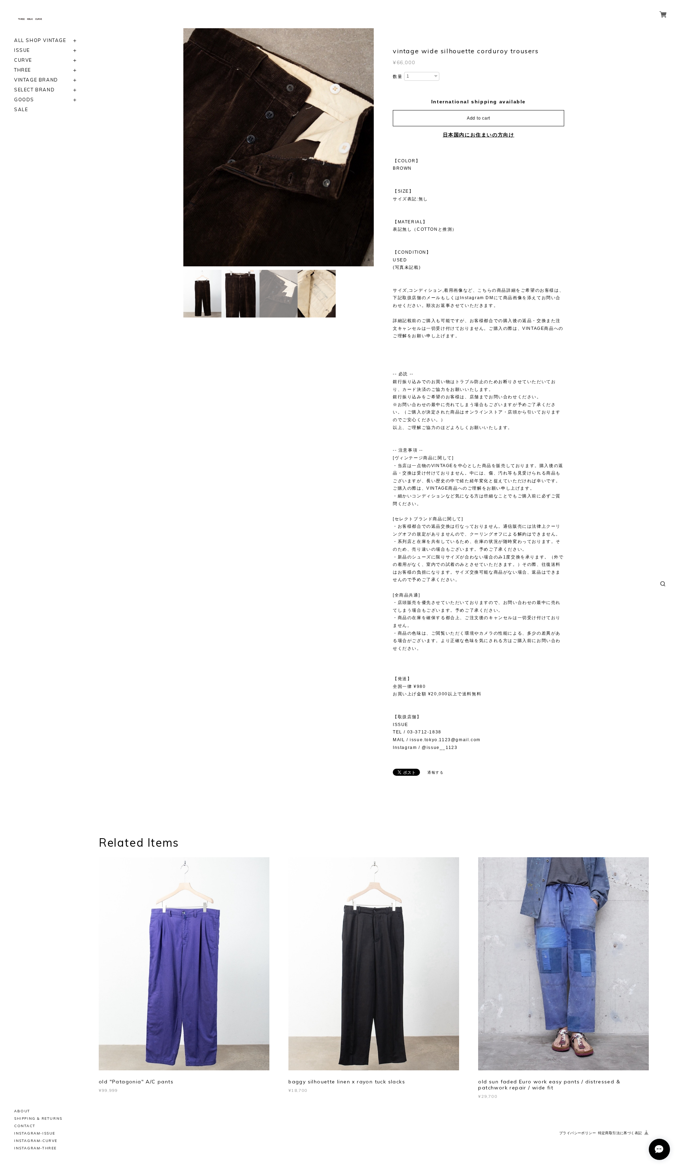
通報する (435, 772)
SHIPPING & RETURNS (38, 1118)
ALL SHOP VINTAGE (40, 40)
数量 (397, 76)
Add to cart (478, 118)
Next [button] (367, 147)
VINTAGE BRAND (36, 80)
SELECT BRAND (34, 89)
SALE (21, 109)
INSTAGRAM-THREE (35, 1148)
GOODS (24, 99)
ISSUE (22, 50)
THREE (22, 70)
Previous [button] (190, 147)
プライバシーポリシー (577, 1133)
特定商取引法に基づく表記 (620, 1133)
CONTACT (24, 1126)
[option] (278, 147)
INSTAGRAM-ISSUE (34, 1133)
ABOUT (22, 1111)
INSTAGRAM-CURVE (35, 1140)
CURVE (23, 60)
